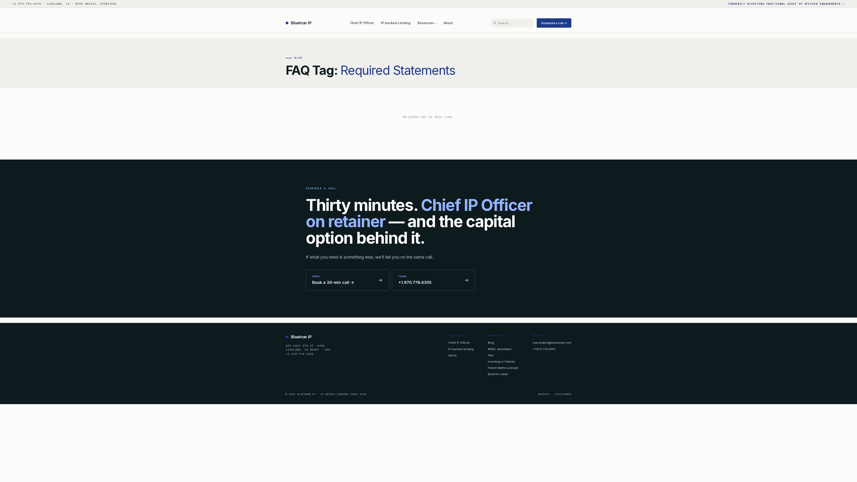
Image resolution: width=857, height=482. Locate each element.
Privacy (544, 394)
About (448, 23)
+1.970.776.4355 (544, 349)
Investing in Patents (501, 361)
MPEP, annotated (499, 349)
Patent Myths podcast (503, 368)
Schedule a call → (554, 23)
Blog (491, 342)
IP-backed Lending (395, 23)
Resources (427, 23)
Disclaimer (563, 394)
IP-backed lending (461, 349)
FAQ (490, 355)
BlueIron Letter (498, 374)
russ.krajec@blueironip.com (552, 342)
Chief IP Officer (362, 23)
